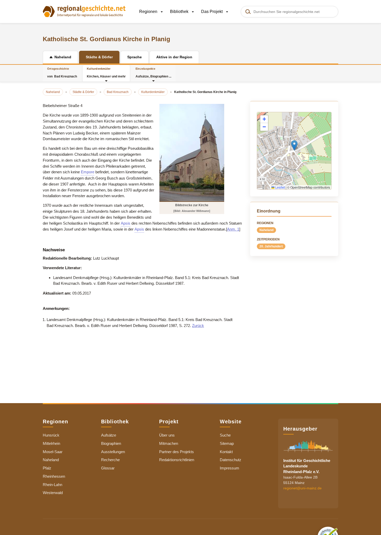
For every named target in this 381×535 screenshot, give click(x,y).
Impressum (229, 468)
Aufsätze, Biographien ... (153, 72)
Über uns (167, 435)
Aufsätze (108, 435)
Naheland (266, 230)
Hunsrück (51, 435)
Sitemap (227, 443)
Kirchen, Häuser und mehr (106, 72)
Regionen (148, 11)
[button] (294, 145)
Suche (225, 435)
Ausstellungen (113, 452)
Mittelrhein (51, 443)
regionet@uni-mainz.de (302, 488)
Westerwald (53, 492)
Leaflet (279, 187)
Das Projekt (212, 11)
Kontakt (226, 452)
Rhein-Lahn (52, 484)
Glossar (108, 468)
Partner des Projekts (176, 452)
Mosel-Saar (52, 452)
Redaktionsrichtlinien (176, 460)
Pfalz (47, 468)
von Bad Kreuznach (62, 72)
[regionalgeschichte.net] (84, 11)
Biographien (111, 443)
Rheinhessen (54, 476)
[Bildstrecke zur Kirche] (191, 152)
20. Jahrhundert (271, 246)
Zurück (198, 325)
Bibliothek (179, 11)
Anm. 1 (233, 229)
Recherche (110, 460)
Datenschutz (230, 460)
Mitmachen (168, 443)
